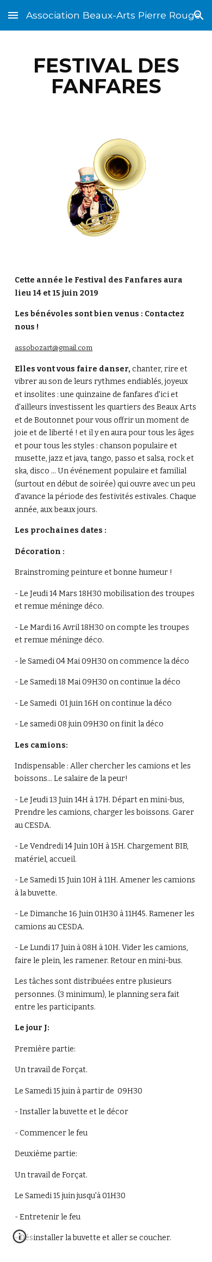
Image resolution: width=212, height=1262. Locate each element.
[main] (106, 76)
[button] (13, 15)
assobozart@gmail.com (53, 348)
